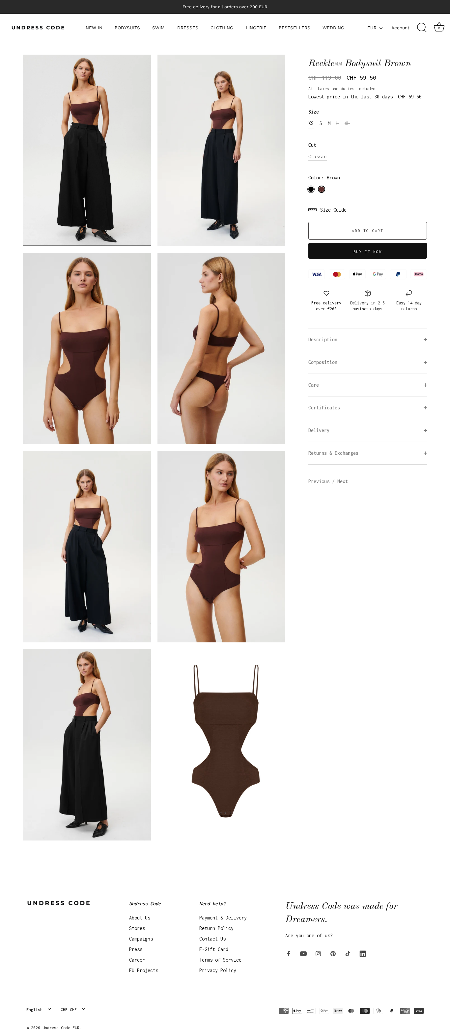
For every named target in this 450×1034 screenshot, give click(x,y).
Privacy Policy (217, 970)
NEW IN (94, 27)
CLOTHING (222, 27)
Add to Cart (367, 230)
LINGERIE (256, 27)
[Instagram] (318, 953)
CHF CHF (69, 1009)
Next (342, 481)
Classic (317, 156)
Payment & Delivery (223, 917)
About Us (139, 917)
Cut (312, 145)
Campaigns (141, 939)
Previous (320, 481)
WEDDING (333, 27)
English (34, 1009)
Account (400, 27)
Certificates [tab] (324, 407)
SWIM (158, 27)
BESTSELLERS (294, 27)
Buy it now (367, 251)
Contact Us (212, 939)
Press (135, 949)
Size (313, 112)
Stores (137, 928)
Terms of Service (220, 960)
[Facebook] (288, 953)
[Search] (421, 27)
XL (347, 123)
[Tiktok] (348, 953)
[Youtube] (303, 953)
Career (137, 960)
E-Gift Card (213, 949)
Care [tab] (313, 385)
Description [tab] (322, 339)
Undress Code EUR (60, 1027)
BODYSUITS (127, 27)
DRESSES (187, 27)
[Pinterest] (333, 953)
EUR (372, 27)
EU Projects (143, 970)
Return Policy (216, 928)
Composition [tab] (322, 362)
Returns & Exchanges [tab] (333, 453)
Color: (324, 177)
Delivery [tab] (318, 430)
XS (311, 123)
